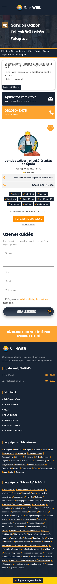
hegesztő (26, 493)
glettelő (15, 194)
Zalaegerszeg (40, 461)
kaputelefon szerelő (12, 557)
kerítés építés (39, 504)
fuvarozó (20, 527)
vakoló (28, 203)
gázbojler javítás (17, 568)
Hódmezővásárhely (36, 465)
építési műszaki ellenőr (32, 549)
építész (47, 542)
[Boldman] (28, 7)
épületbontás (36, 557)
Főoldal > (5, 51)
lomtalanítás (39, 489)
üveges (17, 493)
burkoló (43, 194)
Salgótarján (26, 468)
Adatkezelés (10, 415)
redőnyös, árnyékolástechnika (23, 560)
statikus (27, 538)
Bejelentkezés (12, 426)
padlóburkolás (34, 531)
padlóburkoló (46, 199)
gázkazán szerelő (22, 542)
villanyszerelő (9, 489)
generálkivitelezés (19, 512)
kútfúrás (38, 497)
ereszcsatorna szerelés (32, 553)
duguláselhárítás (25, 489)
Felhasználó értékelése (28, 218)
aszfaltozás (15, 519)
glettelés (27, 504)
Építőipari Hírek (12, 400)
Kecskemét (21, 453)
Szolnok (18, 457)
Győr (51, 450)
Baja (36, 468)
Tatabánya (29, 457)
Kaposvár (45, 457)
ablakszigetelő (17, 516)
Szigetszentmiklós (47, 468)
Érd (37, 457)
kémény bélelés (29, 519)
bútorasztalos (31, 545)
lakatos (41, 519)
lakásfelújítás (27, 199)
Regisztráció (11, 420)
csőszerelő (49, 553)
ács (33, 493)
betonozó (15, 203)
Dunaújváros (20, 465)
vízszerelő (17, 504)
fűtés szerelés (20, 534)
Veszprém (15, 461)
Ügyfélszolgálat (13, 431)
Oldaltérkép (11, 405)
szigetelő (29, 194)
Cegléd (16, 468)
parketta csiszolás (18, 531)
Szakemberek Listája (22, 51)
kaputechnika (38, 538)
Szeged (28, 450)
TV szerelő (43, 545)
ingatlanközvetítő (35, 523)
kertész (50, 538)
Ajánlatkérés (26, 311)
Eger (50, 461)
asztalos (7, 504)
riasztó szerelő (44, 560)
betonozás (36, 542)
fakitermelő (49, 549)
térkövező (43, 512)
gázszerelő (18, 497)
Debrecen (18, 450)
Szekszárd (20, 472)
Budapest (8, 450)
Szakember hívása (43, 185)
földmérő (33, 512)
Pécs (45, 450)
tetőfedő (29, 497)
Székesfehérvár (35, 453)
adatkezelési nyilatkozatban (34, 299)
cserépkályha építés (34, 516)
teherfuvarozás (21, 564)
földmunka (18, 545)
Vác (11, 472)
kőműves (11, 199)
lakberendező (20, 523)
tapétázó (16, 553)
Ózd (5, 472)
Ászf (6, 410)
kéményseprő (35, 501)
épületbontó (42, 203)
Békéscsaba (26, 461)
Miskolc (37, 450)
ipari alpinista (16, 538)
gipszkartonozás (33, 527)
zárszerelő (8, 542)
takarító (7, 553)
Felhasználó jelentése (28, 224)
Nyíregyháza (9, 453)
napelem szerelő (37, 564)
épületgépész (21, 501)
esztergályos (49, 501)
